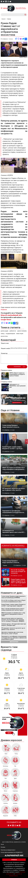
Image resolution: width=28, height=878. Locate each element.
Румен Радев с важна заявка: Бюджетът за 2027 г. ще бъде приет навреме (18, 580)
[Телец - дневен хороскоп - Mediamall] (16, 749)
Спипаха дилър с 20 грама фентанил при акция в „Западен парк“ (13, 624)
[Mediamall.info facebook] (1, 1)
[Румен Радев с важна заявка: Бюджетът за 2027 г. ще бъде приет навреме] (5, 582)
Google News (6, 319)
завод (2, 333)
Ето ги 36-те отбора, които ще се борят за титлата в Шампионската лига (18, 571)
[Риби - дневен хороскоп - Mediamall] (15, 811)
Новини (9, 19)
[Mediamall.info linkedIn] (6, 1)
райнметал (12, 331)
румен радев (4, 331)
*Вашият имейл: (5, 348)
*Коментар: (4, 353)
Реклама (3, 847)
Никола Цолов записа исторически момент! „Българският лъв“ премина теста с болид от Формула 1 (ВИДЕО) (12, 620)
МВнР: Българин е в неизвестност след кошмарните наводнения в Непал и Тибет (13, 614)
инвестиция (19, 333)
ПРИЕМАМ (14, 859)
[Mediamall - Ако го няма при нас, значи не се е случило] (9, 8)
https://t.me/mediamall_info (11, 315)
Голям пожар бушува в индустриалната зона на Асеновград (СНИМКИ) (13, 596)
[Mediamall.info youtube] (10, 1)
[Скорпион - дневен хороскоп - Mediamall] (15, 786)
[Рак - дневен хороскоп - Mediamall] (15, 762)
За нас (2, 844)
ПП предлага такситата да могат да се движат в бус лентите (13, 628)
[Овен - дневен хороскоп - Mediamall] (6, 749)
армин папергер (22, 331)
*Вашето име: (5, 343)
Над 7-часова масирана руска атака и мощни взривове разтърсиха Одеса (12, 609)
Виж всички (14, 642)
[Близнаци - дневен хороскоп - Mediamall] (5, 762)
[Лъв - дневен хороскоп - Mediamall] (5, 774)
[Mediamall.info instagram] (8, 1)
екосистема (4, 336)
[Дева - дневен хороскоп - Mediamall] (15, 774)
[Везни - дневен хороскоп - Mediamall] (5, 786)
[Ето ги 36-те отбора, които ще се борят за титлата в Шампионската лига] (5, 572)
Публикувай (17, 366)
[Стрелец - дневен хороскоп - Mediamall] (5, 799)
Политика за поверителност (8, 850)
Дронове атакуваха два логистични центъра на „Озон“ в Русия (12, 632)
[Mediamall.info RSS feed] (19, 825)
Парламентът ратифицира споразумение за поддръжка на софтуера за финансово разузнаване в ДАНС (14, 638)
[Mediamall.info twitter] (3, 1)
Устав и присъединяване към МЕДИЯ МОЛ (11, 852)
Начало (3, 19)
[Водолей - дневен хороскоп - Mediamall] (5, 811)
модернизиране (10, 333)
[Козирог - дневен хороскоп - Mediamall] (15, 799)
